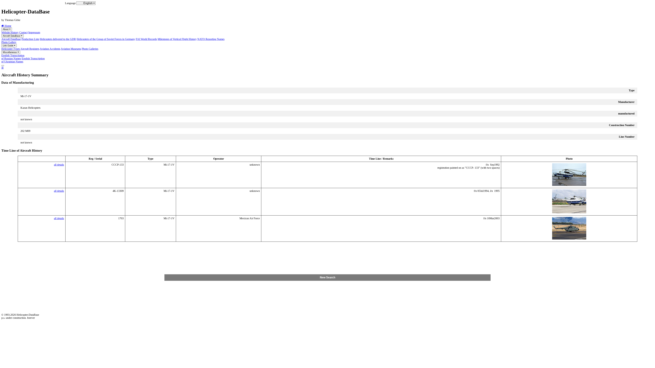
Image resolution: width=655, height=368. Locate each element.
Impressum (34, 32)
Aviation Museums (71, 48)
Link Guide (8, 45)
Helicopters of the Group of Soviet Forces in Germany (106, 39)
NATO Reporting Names (210, 39)
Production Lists (30, 39)
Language (70, 3)
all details (59, 164)
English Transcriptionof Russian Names (12, 57)
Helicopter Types (10, 48)
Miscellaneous (10, 52)
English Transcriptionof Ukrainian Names (23, 60)
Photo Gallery (8, 42)
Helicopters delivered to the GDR (58, 39)
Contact (23, 32)
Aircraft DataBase (12, 36)
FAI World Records (146, 39)
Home (7, 25)
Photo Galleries (90, 48)
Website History (10, 32)
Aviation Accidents (50, 48)
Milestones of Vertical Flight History (177, 39)
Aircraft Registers (29, 48)
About (6, 29)
